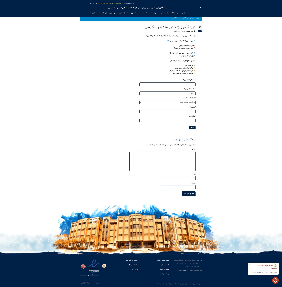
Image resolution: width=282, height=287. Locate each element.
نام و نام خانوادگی (189, 80)
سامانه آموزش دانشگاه (163, 260)
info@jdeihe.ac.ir (183, 270)
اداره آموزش (112, 13)
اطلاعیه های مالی (133, 265)
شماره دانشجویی (190, 89)
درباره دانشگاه (175, 13)
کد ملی (193, 107)
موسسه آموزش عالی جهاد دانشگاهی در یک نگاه (109, 4)
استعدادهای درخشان (129, 4)
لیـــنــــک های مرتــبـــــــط (89, 275)
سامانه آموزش (134, 13)
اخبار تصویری (189, 31)
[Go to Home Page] (198, 18)
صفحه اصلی (185, 13)
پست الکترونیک (164, 269)
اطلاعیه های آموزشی (132, 260)
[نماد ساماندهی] (104, 266)
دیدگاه (194, 149)
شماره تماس (191, 116)
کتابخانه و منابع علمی (163, 265)
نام (194, 174)
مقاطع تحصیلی (164, 13)
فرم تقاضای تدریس (164, 274)
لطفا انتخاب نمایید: (190, 98)
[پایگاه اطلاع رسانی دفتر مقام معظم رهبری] (83, 266)
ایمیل (193, 183)
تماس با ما (92, 4)
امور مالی (104, 13)
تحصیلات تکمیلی (123, 13)
